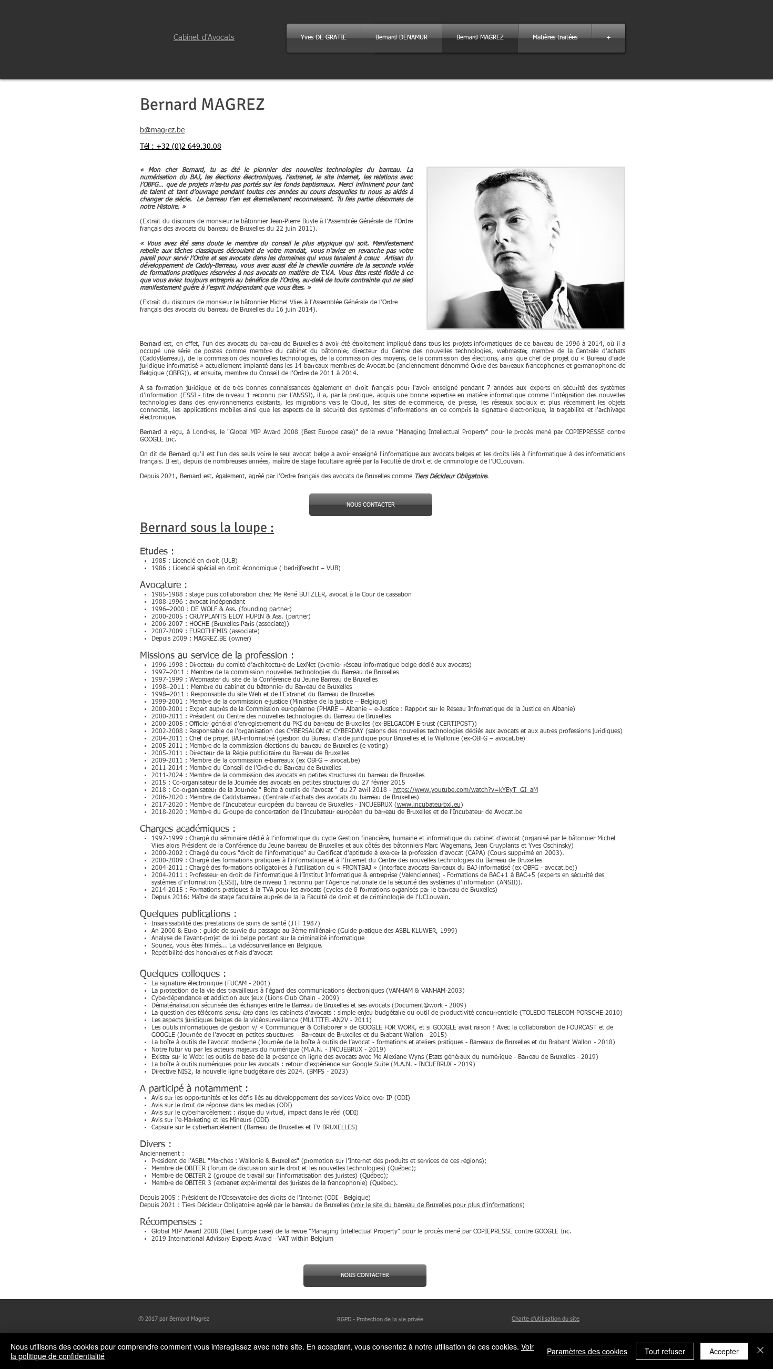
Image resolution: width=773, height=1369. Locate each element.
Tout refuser (665, 1351)
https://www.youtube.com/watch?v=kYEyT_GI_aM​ (465, 790)
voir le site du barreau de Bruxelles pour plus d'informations (437, 1205)
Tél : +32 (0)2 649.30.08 (180, 146)
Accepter (724, 1351)
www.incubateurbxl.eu (429, 805)
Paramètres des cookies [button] (587, 1351)
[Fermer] (760, 1351)
